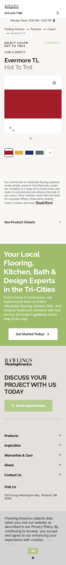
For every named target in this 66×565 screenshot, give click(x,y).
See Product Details (19, 222)
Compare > (53, 42)
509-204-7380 (13, 13)
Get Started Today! (30, 334)
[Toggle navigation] (58, 13)
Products (36, 29)
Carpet (51, 29)
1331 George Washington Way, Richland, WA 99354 (30, 497)
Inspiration (12, 445)
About (9, 465)
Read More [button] (44, 203)
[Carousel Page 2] (36, 138)
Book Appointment (30, 406)
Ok (33, 550)
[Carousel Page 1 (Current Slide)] (30, 138)
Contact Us (12, 475)
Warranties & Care (18, 455)
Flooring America (14, 29)
